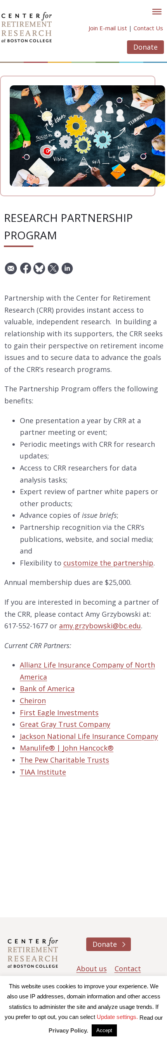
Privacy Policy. (68, 1030)
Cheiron (33, 700)
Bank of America (47, 688)
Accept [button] (104, 1030)
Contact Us (148, 28)
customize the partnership (108, 562)
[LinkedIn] (67, 271)
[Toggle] (157, 11)
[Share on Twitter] (53, 271)
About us (92, 968)
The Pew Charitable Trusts (64, 760)
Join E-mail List (108, 28)
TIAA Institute (43, 772)
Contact (128, 968)
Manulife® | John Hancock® (66, 747)
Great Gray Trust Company (65, 724)
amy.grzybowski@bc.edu (100, 625)
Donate (145, 47)
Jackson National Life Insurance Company (89, 736)
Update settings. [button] (117, 1017)
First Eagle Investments (59, 712)
